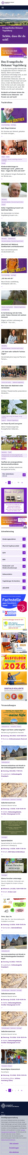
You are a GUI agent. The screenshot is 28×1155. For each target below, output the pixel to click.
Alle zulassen (14, 1144)
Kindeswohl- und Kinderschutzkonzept (9, 567)
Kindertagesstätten (9, 539)
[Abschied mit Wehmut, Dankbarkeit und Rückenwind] (14, 254)
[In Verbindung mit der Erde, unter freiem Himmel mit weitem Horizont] (14, 325)
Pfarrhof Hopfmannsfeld (10, 546)
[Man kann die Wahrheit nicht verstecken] (14, 396)
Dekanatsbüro (7, 574)
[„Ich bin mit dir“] (14, 286)
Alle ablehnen (14, 1152)
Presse (3, 1115)
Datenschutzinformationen (8, 1140)
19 (18, 483)
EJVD (4, 553)
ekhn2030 (5, 588)
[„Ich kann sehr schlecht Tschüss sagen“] (14, 362)
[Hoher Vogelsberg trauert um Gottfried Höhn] (14, 218)
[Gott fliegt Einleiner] (14, 136)
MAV (3, 559)
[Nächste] (22, 482)
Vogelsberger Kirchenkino (11, 581)
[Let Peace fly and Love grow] (14, 431)
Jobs (2, 1112)
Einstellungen (14, 1148)
